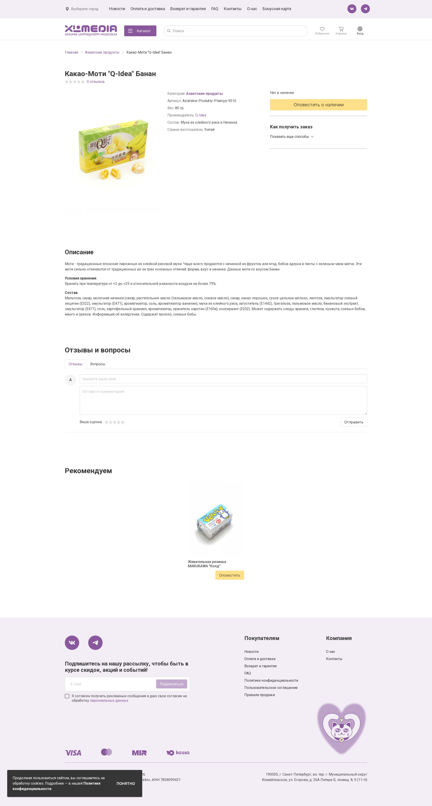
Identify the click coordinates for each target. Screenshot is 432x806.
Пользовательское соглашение (271, 688)
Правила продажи (259, 695)
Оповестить (229, 575)
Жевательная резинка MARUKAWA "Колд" (207, 564)
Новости (117, 8)
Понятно (126, 783)
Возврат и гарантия (188, 8)
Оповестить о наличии (319, 104)
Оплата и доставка (147, 8)
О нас (252, 8)
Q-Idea (200, 115)
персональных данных (109, 700)
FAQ (214, 8)
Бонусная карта (277, 8)
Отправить (353, 422)
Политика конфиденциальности (271, 680)
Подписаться (171, 684)
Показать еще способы (289, 136)
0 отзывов (96, 81)
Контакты (233, 8)
